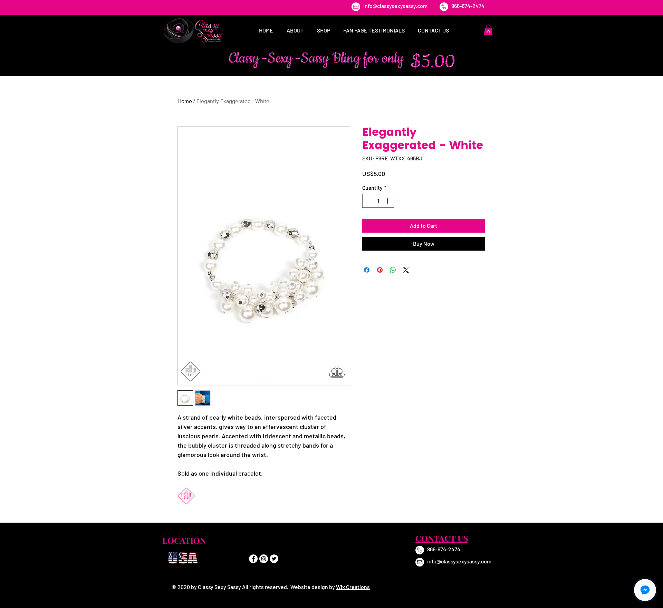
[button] (488, 30)
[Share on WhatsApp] (393, 270)
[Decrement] (368, 200)
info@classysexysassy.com (395, 5)
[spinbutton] (378, 200)
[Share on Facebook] (367, 270)
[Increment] (388, 200)
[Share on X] (406, 270)
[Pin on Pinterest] (380, 270)
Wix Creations (353, 586)
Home (184, 101)
